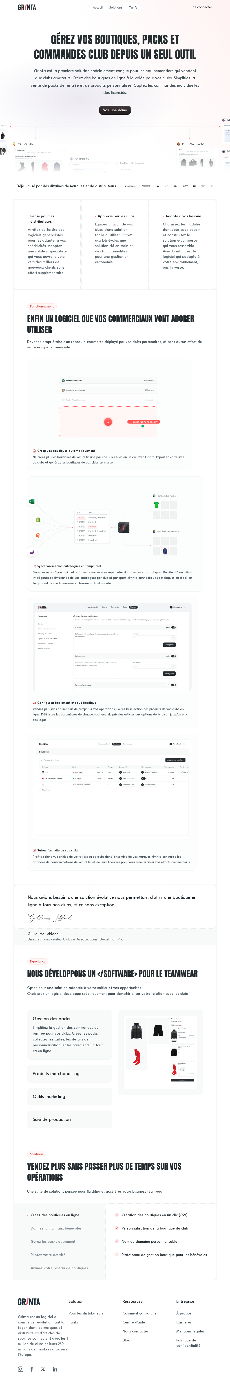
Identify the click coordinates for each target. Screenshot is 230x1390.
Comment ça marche (140, 1313)
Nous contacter (135, 1331)
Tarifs (133, 7)
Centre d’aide (134, 1322)
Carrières (184, 1322)
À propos (183, 1313)
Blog (126, 1340)
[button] (202, 7)
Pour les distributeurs (86, 1313)
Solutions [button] (115, 7)
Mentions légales (190, 1331)
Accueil (98, 7)
